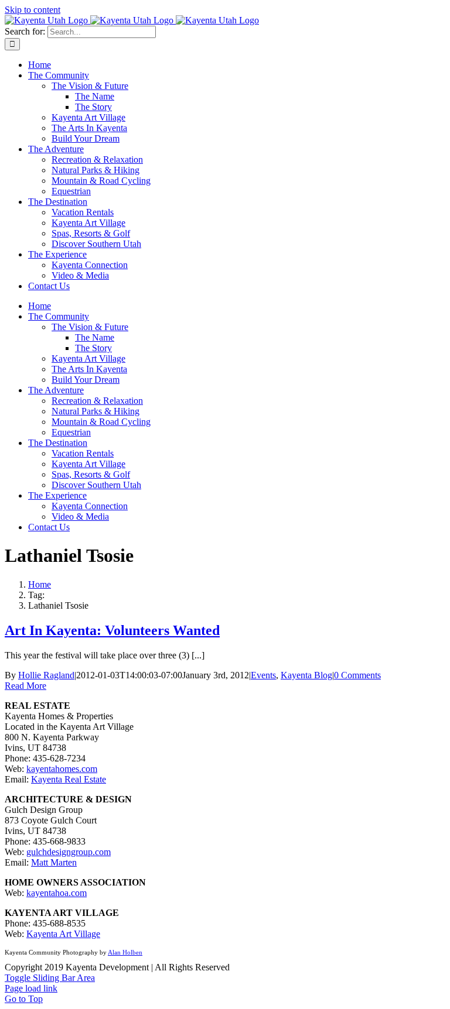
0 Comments (357, 675)
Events (263, 675)
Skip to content (32, 10)
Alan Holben (125, 952)
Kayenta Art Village (63, 934)
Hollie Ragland (46, 675)
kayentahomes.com (61, 769)
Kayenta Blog (306, 675)
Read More (25, 686)
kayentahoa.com (56, 893)
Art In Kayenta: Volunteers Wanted (112, 630)
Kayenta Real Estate (68, 779)
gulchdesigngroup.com (68, 852)
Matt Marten (54, 862)
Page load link (31, 988)
